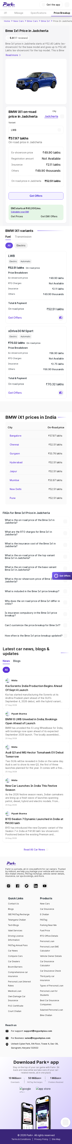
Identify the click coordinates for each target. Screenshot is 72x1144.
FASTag (43, 919)
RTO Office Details (49, 936)
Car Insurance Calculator (47, 963)
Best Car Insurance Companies (49, 1002)
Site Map (56, 1139)
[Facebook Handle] (17, 886)
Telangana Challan (17, 919)
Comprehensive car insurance (18, 974)
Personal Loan (47, 941)
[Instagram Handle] (8, 886)
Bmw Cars (32, 21)
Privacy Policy (41, 1139)
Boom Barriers (15, 967)
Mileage (18, 12)
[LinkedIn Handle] (35, 886)
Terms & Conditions (21, 1139)
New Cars (18, 21)
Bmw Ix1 (45, 21)
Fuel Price (45, 930)
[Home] (9, 4)
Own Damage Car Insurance (16, 998)
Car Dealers (14, 961)
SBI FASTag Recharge (18, 914)
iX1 (5, 12)
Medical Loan (14, 991)
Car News (13, 950)
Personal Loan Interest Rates (19, 983)
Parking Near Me (48, 925)
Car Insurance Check (50, 971)
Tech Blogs (13, 925)
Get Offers (36, 195)
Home (7, 21)
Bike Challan (46, 1015)
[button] (61, 318)
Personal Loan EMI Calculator (49, 948)
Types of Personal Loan (51, 985)
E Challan (44, 914)
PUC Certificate (15, 1006)
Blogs (11, 909)
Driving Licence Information (15, 938)
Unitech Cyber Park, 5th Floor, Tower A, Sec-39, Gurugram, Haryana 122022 (34, 1046)
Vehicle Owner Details (51, 956)
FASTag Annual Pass (18, 945)
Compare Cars (15, 956)
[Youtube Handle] (45, 886)
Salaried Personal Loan (51, 1010)
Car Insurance (47, 909)
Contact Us (13, 903)
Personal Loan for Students (49, 993)
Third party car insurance (47, 978)
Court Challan (14, 1011)
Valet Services (15, 930)
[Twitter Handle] (26, 886)
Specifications (38, 12)
